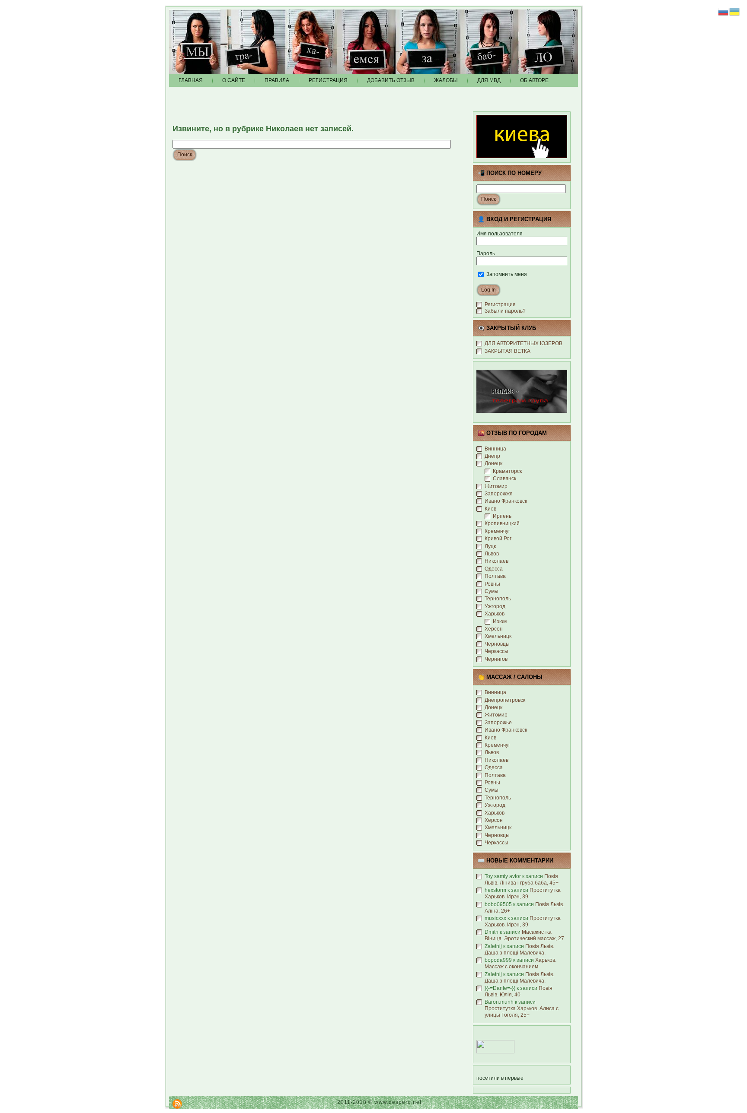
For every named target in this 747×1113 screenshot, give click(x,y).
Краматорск (507, 471)
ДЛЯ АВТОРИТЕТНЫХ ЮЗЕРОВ (523, 343)
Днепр (492, 456)
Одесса (494, 569)
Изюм (500, 621)
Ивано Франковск (506, 501)
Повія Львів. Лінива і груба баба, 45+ (522, 879)
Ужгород (495, 606)
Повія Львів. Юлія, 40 (518, 991)
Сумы (491, 591)
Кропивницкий (502, 523)
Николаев (496, 561)
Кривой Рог (498, 539)
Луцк (490, 546)
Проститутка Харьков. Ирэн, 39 (523, 893)
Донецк (493, 463)
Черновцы (497, 644)
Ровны (492, 584)
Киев (490, 509)
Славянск (504, 479)
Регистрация (500, 304)
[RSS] (177, 1104)
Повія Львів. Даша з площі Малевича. (519, 949)
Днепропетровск (505, 700)
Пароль (485, 254)
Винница (495, 449)
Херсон (494, 629)
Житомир (496, 486)
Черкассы (496, 651)
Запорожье (498, 723)
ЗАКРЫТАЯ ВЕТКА (507, 351)
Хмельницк (498, 636)
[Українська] (735, 11)
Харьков (494, 614)
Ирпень (502, 516)
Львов (492, 554)
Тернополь (498, 599)
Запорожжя (499, 494)
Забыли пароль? (505, 311)
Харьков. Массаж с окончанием (520, 963)
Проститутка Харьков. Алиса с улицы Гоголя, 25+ (522, 1011)
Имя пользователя (499, 234)
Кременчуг (497, 531)
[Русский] (723, 11)
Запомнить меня (506, 274)
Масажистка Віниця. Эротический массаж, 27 (524, 935)
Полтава (495, 576)
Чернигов (496, 659)
